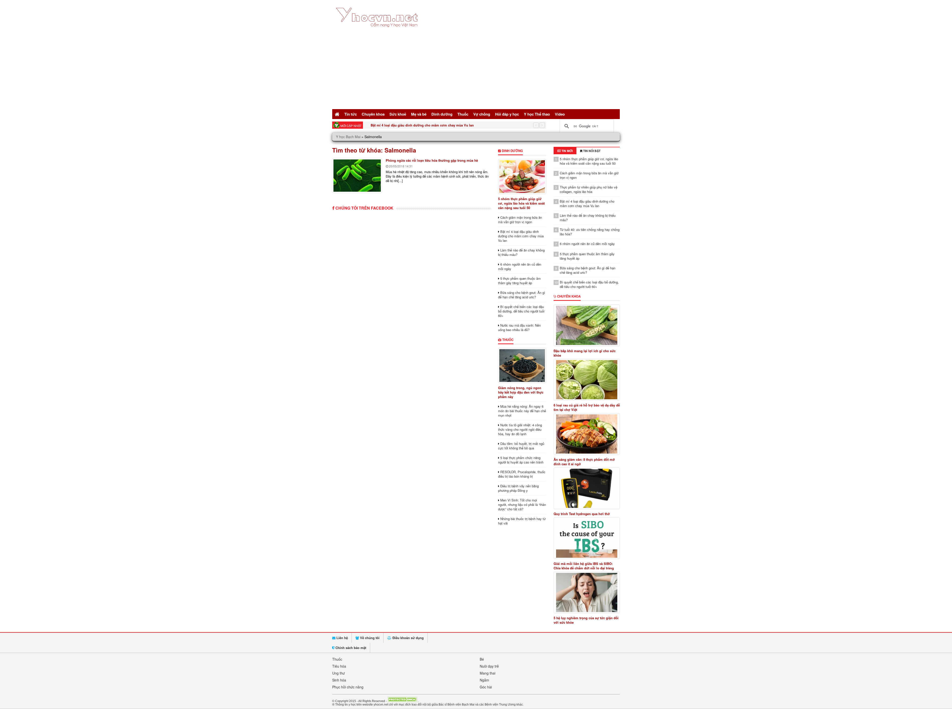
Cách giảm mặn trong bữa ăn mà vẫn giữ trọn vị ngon (520, 219)
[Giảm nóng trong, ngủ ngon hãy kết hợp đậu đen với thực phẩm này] (522, 365)
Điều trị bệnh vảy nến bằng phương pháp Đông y (518, 488)
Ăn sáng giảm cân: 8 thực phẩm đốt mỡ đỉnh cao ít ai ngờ (584, 461)
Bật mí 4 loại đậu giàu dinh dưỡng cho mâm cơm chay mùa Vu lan (521, 236)
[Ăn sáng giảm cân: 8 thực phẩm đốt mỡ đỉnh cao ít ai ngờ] (587, 434)
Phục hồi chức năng (347, 686)
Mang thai (487, 673)
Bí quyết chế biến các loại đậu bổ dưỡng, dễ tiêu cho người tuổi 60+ (521, 311)
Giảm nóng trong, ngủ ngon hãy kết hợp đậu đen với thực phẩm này (520, 392)
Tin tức (350, 114)
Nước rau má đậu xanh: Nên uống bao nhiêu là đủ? (519, 327)
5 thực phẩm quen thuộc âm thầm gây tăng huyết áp (519, 280)
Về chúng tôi (369, 637)
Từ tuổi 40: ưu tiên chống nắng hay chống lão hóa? (590, 231)
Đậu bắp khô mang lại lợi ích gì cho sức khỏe (585, 353)
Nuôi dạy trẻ (489, 666)
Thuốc (462, 114)
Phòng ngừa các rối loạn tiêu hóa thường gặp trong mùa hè (432, 160)
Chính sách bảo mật (350, 647)
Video (560, 114)
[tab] (565, 150)
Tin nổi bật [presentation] (591, 151)
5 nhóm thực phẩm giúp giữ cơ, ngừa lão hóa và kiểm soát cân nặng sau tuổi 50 (521, 203)
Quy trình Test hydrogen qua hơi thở (582, 514)
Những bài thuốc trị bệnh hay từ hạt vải (522, 520)
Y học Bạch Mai (348, 136)
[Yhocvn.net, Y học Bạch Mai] (377, 31)
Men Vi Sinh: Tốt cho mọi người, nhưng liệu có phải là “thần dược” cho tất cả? (522, 504)
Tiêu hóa (339, 666)
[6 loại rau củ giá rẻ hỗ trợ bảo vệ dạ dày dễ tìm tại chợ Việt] (587, 380)
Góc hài (486, 686)
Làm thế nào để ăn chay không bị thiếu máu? (405, 125)
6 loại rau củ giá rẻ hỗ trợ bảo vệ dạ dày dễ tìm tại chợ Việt (587, 407)
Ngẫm (484, 680)
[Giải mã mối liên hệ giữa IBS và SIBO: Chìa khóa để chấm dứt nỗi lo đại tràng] (587, 538)
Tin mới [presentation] (567, 151)
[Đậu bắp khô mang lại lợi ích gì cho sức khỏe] (587, 325)
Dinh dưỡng (441, 114)
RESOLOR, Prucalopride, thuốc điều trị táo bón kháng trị (521, 474)
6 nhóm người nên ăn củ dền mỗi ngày (519, 266)
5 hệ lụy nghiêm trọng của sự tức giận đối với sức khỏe (586, 620)
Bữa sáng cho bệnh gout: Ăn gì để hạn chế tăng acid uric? (521, 294)
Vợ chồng (481, 114)
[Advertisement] (476, 70)
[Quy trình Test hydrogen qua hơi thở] (587, 488)
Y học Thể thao (537, 114)
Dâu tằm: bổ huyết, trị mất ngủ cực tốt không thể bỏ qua (521, 445)
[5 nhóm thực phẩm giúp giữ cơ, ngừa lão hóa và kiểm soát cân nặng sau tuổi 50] (522, 176)
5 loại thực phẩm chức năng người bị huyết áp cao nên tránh (520, 459)
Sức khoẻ (397, 114)
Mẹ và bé (418, 114)
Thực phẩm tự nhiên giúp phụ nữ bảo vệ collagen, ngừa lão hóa (588, 189)
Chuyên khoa (373, 114)
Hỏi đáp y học (507, 114)
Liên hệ (341, 637)
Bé (482, 659)
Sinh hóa (339, 680)
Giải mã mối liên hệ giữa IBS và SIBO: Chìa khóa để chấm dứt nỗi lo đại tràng (584, 565)
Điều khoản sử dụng (407, 637)
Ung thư (338, 673)
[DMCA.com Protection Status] (402, 701)
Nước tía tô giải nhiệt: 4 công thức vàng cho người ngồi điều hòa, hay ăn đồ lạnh (520, 429)
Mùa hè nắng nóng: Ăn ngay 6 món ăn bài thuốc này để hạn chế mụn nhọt (522, 411)
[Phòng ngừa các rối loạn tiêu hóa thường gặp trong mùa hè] (357, 175)
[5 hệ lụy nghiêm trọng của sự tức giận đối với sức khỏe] (587, 592)
